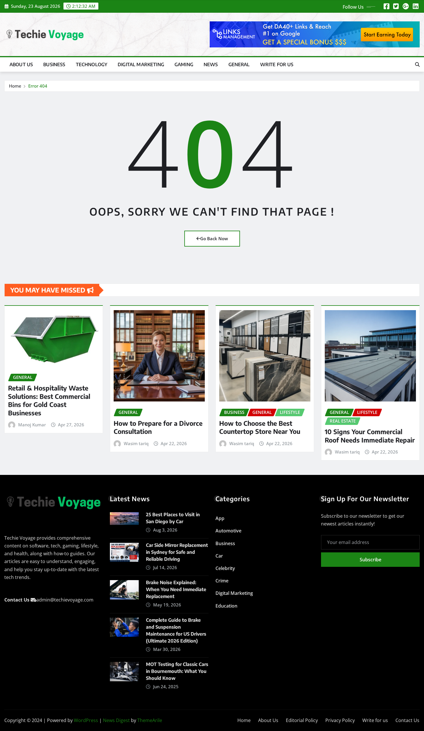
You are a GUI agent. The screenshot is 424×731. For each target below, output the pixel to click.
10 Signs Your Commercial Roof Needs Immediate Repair (370, 436)
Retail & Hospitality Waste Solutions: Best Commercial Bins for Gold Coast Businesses (49, 400)
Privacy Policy (340, 720)
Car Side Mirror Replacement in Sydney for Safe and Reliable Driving (177, 552)
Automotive (228, 531)
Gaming (184, 64)
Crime (221, 581)
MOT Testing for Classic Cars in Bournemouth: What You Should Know (177, 671)
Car (219, 556)
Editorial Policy (302, 720)
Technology (92, 64)
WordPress (86, 720)
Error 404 (37, 86)
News (211, 64)
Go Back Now (214, 238)
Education (226, 606)
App (219, 518)
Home (15, 86)
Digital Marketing (141, 64)
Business (54, 64)
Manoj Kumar (32, 425)
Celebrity (225, 568)
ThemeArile (149, 720)
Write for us (277, 64)
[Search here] (417, 64)
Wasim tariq (136, 443)
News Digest (116, 720)
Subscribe (370, 559)
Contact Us (407, 720)
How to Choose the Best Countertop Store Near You (259, 427)
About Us (21, 64)
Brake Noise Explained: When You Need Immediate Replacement (176, 589)
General (239, 64)
